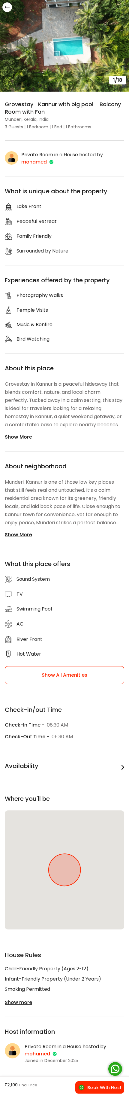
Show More (18, 436)
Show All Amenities (64, 675)
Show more (18, 1002)
